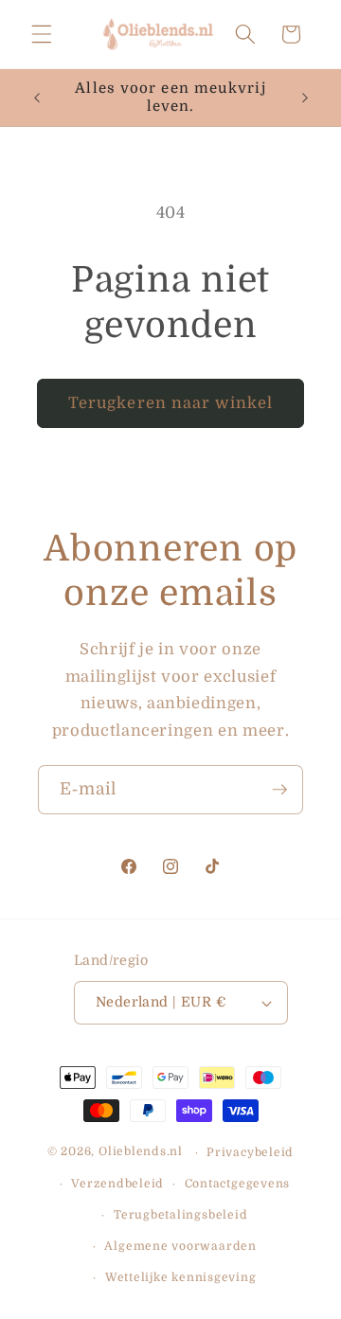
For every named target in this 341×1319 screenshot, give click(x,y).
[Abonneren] (279, 789)
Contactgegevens (238, 1183)
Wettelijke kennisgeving (181, 1277)
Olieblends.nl (141, 1152)
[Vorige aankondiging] (37, 97)
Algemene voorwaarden (180, 1246)
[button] (41, 34)
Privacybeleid (250, 1152)
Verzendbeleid (117, 1183)
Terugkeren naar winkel (170, 403)
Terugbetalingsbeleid (180, 1214)
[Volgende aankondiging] (305, 97)
